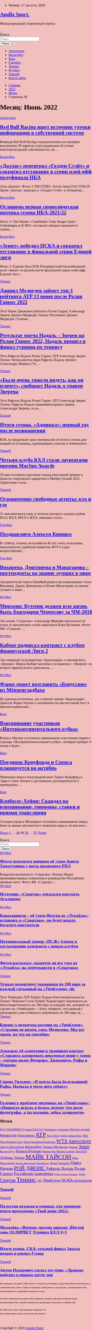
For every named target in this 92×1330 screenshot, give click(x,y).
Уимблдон (52, 1180)
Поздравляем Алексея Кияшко (36, 534)
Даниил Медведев (55, 1147)
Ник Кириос (43, 1163)
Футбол (14, 70)
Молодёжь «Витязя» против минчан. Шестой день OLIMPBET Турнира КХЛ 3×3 (42, 1229)
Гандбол (15, 62)
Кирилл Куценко (29, 1151)
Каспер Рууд (7, 1151)
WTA (62, 1141)
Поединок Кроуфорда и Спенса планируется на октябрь (36, 765)
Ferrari (63, 1135)
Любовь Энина (12, 1157)
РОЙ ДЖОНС (29, 1168)
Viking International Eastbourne (39, 1141)
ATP (40, 1134)
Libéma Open (75, 1135)
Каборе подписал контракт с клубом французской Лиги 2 (42, 648)
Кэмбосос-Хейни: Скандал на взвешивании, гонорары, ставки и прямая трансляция (40, 806)
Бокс (12, 58)
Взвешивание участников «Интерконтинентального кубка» (39, 726)
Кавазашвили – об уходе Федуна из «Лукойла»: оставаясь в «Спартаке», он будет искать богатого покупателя (44, 920)
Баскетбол (16, 55)
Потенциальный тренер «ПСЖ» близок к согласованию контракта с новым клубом (39, 943)
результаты (83, 1180)
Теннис (14, 66)
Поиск (4, 34)
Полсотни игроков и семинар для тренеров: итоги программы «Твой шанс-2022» (40, 1208)
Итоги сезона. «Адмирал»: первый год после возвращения (44, 427)
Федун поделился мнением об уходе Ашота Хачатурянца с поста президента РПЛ (39, 863)
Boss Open (53, 1135)
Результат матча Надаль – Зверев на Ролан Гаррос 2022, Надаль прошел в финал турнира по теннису (43, 341)
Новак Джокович (60, 1163)
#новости (8, 1135)
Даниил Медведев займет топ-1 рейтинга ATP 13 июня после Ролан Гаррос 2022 (41, 296)
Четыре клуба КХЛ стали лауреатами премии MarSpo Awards (44, 462)
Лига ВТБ (81, 1151)
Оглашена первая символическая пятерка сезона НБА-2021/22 (39, 209)
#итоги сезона (80, 1129)
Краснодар (49, 1151)
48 (18, 833)
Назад (4, 833)
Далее (42, 833)
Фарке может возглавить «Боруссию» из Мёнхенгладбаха (43, 687)
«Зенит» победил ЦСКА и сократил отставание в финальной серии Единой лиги (46, 251)
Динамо (73, 1147)
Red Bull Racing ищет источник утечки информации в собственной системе (45, 129)
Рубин (57, 1174)
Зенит (84, 1146)
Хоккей (14, 74)
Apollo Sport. (14, 14)
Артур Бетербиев (12, 1147)
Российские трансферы (33, 1174)
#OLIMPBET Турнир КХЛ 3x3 (25, 1129)
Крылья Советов (65, 1151)
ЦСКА (67, 1180)
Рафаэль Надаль (60, 1168)
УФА (39, 1180)
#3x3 (3, 1129)
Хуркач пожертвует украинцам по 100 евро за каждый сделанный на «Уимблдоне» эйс (42, 986)
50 (26, 833)
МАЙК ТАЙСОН (48, 1156)
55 (35, 833)
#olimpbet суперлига (56, 1129)
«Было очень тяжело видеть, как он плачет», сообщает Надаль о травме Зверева (41, 385)
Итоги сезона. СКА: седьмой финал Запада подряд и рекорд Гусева (40, 1251)
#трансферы (25, 1135)
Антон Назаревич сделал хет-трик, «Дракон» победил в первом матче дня (42, 1272)
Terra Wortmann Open (11, 1141)
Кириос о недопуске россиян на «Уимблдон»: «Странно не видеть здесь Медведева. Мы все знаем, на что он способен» (42, 1030)
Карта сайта (17, 78)
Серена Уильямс (69, 1174)
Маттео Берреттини (25, 1163)
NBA (85, 1135)
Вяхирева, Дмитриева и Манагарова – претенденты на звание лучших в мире (45, 570)
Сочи (82, 1174)
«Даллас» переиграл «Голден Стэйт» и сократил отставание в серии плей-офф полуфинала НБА (46, 171)
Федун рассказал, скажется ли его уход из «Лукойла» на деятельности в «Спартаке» (39, 965)
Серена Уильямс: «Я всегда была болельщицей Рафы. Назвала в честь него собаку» (44, 1084)
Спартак (8, 1180)
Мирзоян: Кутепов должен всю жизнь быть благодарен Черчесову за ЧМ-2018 (46, 609)
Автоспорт (16, 51)
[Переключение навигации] (1, 32)
